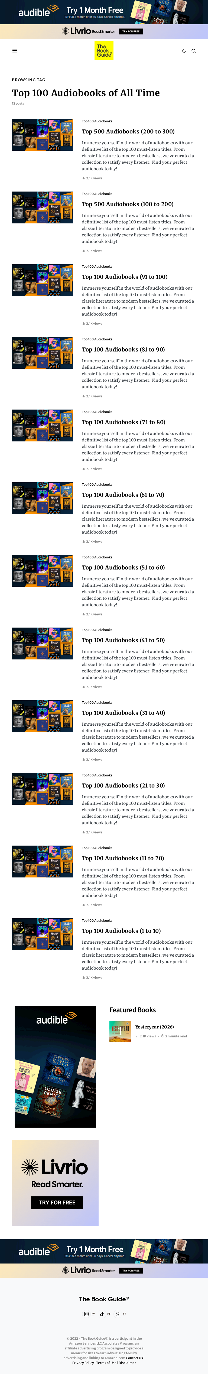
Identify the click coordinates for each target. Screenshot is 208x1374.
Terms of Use (106, 1363)
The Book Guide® (104, 1299)
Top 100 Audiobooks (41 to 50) (123, 640)
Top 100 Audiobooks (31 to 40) (123, 712)
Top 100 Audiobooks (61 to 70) (123, 494)
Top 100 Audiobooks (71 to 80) (124, 422)
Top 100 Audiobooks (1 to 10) (121, 930)
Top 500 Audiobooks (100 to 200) (128, 204)
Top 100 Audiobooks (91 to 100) (125, 276)
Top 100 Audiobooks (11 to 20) (123, 858)
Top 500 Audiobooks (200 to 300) (128, 131)
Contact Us (135, 1358)
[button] (15, 51)
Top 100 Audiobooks (97, 121)
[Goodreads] (119, 1314)
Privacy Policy (83, 1363)
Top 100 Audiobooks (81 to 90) (123, 349)
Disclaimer (127, 1363)
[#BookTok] (104, 1314)
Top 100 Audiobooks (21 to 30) (123, 785)
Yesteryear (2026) (154, 1027)
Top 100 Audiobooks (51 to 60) (123, 567)
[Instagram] (88, 1314)
